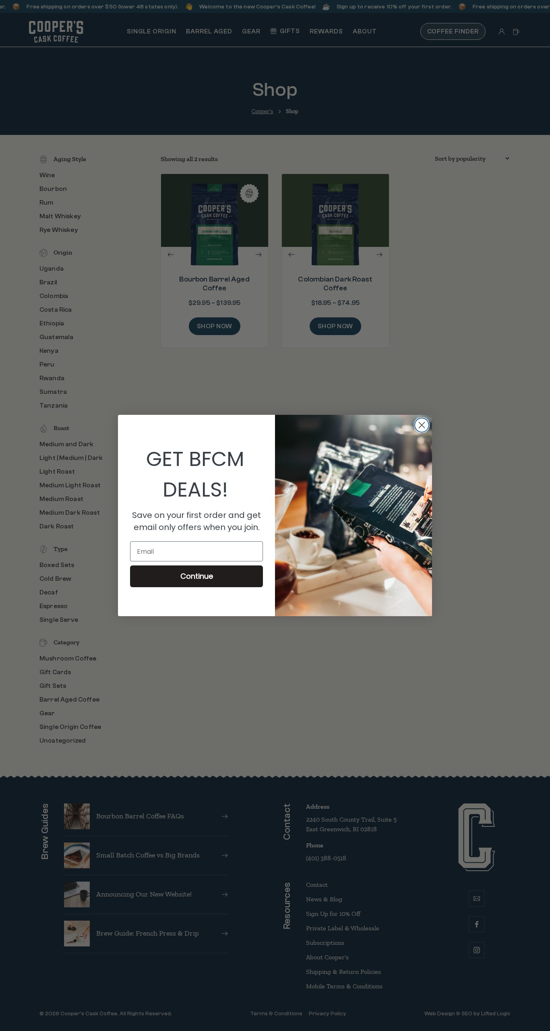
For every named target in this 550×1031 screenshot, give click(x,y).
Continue (196, 576)
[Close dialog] (422, 425)
